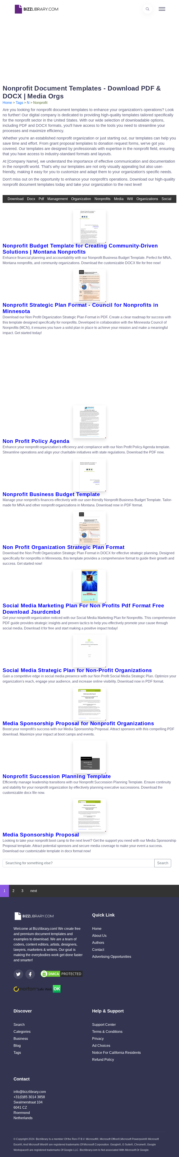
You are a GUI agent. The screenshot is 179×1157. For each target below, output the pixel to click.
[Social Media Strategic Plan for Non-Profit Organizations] (89, 650)
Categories (22, 1031)
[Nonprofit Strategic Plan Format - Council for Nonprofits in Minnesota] (89, 285)
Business (21, 1038)
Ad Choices (101, 1045)
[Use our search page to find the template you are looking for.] (147, 9)
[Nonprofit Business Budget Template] (89, 474)
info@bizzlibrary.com (30, 1092)
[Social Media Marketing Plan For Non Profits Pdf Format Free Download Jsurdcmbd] (89, 586)
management (57, 199)
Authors (98, 942)
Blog (17, 1045)
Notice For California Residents (116, 1052)
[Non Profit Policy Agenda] (89, 421)
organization (81, 199)
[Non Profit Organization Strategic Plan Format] (89, 527)
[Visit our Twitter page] (18, 974)
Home (7, 103)
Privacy (98, 1038)
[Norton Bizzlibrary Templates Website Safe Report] (37, 988)
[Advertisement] (89, 48)
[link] (18, 974)
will (130, 199)
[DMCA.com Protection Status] (61, 973)
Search (162, 863)
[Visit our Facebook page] (30, 974)
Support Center (104, 1024)
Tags (19, 103)
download (16, 199)
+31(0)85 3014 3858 (29, 1097)
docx (31, 199)
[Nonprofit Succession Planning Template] (89, 757)
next (33, 891)
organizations (147, 199)
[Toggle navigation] (161, 9)
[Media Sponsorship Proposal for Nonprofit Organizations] (89, 704)
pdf (41, 199)
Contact (98, 949)
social (166, 199)
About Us (99, 935)
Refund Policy (103, 1059)
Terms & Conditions (107, 1031)
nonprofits (102, 199)
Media (119, 199)
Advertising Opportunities (111, 956)
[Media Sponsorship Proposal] (89, 815)
